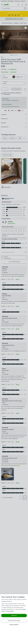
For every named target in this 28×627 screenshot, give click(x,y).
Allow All (14, 615)
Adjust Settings (14, 624)
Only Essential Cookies (14, 620)
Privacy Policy (10, 611)
